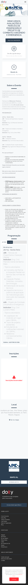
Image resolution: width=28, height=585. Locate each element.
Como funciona (5, 516)
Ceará (2, 541)
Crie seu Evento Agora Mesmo (14, 505)
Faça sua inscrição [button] (14, 40)
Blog (2, 524)
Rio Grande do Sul (5, 543)
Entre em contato (14, 482)
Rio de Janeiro (4, 538)
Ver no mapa (14, 420)
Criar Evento (4, 521)
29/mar (10, 242)
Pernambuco (4, 547)
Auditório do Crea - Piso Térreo (14, 74)
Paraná (2, 545)
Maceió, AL (14, 72)
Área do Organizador (6, 523)
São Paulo (3, 536)
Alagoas (3, 534)
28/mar (4, 242)
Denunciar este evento (6, 558)
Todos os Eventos (5, 519)
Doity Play (3, 517)
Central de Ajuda (5, 557)
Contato (3, 560)
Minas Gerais (4, 540)
